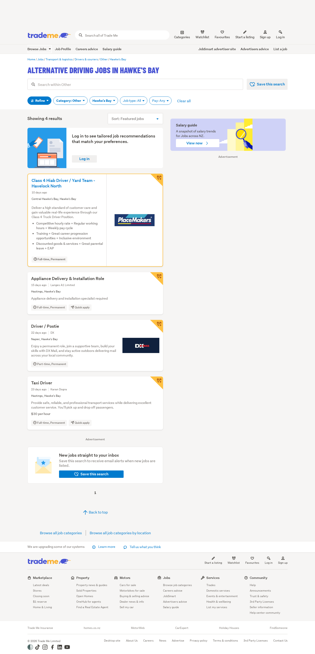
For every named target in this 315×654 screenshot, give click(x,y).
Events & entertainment (222, 596)
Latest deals (41, 585)
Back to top (98, 512)
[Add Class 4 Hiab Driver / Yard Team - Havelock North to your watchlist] (156, 180)
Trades (210, 585)
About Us (132, 640)
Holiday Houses (229, 628)
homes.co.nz (92, 628)
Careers (148, 640)
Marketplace (42, 577)
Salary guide (112, 49)
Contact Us (280, 640)
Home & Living (42, 607)
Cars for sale (128, 585)
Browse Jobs (37, 49)
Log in (280, 37)
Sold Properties (86, 591)
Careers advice (87, 49)
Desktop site (112, 640)
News (162, 640)
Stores (37, 591)
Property (82, 577)
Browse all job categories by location (120, 532)
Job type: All (132, 101)
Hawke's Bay (102, 100)
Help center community (265, 613)
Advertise (178, 640)
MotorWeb (138, 628)
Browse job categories (177, 585)
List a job (280, 49)
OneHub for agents (88, 602)
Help (253, 585)
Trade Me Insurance (40, 628)
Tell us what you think (145, 547)
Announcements (260, 591)
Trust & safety (259, 596)
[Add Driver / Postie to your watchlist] (156, 326)
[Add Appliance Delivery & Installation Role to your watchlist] (156, 278)
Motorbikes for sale (132, 591)
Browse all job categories (61, 532)
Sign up (265, 37)
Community (258, 577)
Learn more (107, 547)
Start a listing (213, 563)
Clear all (184, 100)
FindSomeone (279, 628)
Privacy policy (198, 640)
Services (213, 577)
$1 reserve (40, 602)
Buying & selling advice (134, 596)
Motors (125, 577)
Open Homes (84, 596)
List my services (216, 607)
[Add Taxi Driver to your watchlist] (156, 383)
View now (194, 143)
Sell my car (127, 607)
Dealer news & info (132, 602)
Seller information (261, 607)
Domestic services (218, 591)
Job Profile (63, 49)
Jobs (166, 577)
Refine (40, 100)
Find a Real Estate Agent (92, 607)
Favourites (252, 563)
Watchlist (234, 563)
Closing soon (41, 596)
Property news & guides (91, 585)
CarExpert (181, 628)
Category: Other (69, 100)
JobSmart (169, 596)
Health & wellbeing (218, 602)
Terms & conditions (225, 640)
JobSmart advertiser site (217, 49)
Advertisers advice (255, 49)
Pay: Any (159, 101)
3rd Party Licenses (262, 602)
